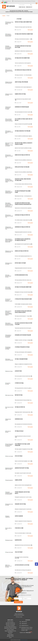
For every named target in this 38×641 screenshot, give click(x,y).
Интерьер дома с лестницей (20, 263)
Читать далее (30, 29)
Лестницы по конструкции (10, 624)
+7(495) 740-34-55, (21, 7)
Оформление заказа (19, 419)
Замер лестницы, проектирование (21, 82)
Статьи (10, 637)
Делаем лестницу (18, 371)
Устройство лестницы (19, 383)
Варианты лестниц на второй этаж (21, 251)
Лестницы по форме (10, 629)
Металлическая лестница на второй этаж (23, 70)
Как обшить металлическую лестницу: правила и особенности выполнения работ (23, 203)
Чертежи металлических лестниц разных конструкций (23, 46)
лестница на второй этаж (20, 407)
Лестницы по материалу (10, 625)
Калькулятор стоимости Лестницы (10, 628)
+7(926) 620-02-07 (29, 7)
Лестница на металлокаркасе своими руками (24, 34)
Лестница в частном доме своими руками (23, 287)
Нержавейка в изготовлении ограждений (23, 335)
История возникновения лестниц (21, 275)
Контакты (10, 633)
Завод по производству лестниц (10, 630)
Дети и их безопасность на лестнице (22, 565)
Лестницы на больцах (19, 431)
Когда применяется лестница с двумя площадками (22, 445)
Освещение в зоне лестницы (20, 504)
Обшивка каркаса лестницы (20, 94)
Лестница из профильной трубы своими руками (22, 191)
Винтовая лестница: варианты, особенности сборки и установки (23, 143)
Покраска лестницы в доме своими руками (23, 22)
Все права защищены (24, 639)
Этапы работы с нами (19, 528)
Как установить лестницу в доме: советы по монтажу (23, 119)
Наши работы (10, 632)
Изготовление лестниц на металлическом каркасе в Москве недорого (23, 312)
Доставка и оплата (10, 636)
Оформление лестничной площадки (22, 107)
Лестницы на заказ (19, 616)
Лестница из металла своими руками (22, 58)
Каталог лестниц (10, 621)
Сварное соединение (19, 516)
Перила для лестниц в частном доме (22, 167)
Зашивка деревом (18, 480)
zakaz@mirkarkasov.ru (7, 1)
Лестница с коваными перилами (21, 359)
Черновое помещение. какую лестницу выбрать (22, 493)
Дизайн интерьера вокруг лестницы (22, 468)
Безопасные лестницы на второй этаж (22, 215)
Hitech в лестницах (18, 456)
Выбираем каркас (18, 540)
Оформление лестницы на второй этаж (22, 227)
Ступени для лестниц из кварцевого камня (23, 299)
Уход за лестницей (18, 552)
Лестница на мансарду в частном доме (22, 131)
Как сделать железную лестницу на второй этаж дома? (23, 324)
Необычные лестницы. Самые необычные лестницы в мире (23, 179)
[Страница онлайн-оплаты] (2, 2)
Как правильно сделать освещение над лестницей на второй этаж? (22, 239)
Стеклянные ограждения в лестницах (22, 347)
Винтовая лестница (19, 395)
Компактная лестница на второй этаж (22, 155)
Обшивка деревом (10, 634)
